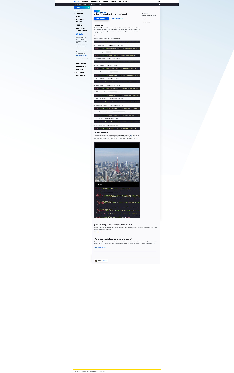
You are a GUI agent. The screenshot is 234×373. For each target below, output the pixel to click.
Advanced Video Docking (81, 37)
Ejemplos (104, 12)
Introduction (145, 17)
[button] (137, 165)
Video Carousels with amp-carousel (81, 56)
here (131, 135)
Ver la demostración (101, 18)
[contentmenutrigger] (150, 13)
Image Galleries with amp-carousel (81, 47)
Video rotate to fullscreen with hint (82, 59)
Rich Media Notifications (80, 53)
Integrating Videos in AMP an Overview (82, 51)
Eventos (113, 1)
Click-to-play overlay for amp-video (82, 42)
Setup (144, 20)
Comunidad (105, 1)
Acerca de (85, 1)
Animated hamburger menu (81, 39)
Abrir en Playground (117, 18)
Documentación (95, 1)
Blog (120, 1)
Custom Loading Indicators (81, 44)
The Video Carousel (146, 22)
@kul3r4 (105, 260)
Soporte (125, 1)
